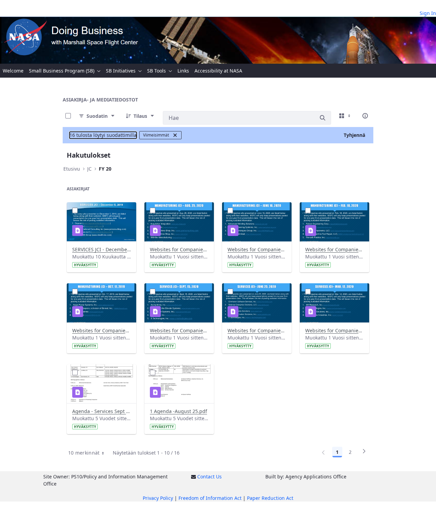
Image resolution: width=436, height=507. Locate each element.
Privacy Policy (158, 498)
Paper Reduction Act (270, 498)
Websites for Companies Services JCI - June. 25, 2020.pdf (257, 330)
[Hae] (322, 117)
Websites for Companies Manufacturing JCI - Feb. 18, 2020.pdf (334, 249)
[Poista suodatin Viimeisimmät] (175, 135)
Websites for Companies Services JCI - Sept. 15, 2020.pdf (179, 330)
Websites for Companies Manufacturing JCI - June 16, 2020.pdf (257, 249)
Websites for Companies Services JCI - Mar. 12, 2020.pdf (334, 330)
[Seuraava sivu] (364, 453)
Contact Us (209, 476)
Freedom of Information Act (210, 498)
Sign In (428, 13)
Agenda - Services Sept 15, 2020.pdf (101, 411)
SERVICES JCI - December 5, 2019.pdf (101, 249)
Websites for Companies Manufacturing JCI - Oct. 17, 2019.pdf (101, 330)
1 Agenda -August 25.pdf (178, 411)
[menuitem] (13, 71)
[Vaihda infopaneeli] (365, 115)
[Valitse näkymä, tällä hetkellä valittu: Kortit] (345, 115)
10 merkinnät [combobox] (84, 452)
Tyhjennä (354, 135)
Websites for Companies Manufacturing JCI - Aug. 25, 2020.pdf (179, 249)
